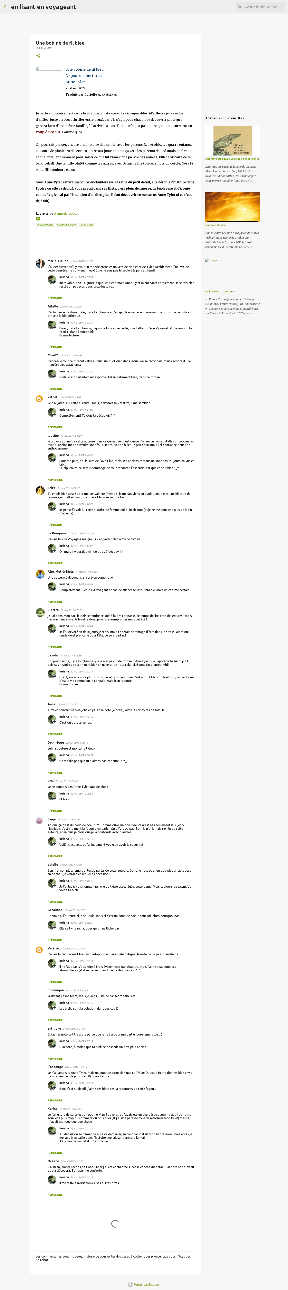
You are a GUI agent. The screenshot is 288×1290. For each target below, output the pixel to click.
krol (51, 781)
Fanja (52, 819)
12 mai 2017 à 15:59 (70, 655)
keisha (64, 277)
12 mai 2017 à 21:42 (66, 781)
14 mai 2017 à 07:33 (82, 961)
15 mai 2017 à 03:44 (70, 1109)
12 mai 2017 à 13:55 (71, 610)
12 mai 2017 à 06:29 (71, 306)
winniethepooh (66, 213)
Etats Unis (87, 224)
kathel (52, 397)
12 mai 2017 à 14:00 (82, 409)
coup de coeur (66, 224)
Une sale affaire (215, 225)
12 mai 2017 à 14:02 (82, 504)
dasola (53, 655)
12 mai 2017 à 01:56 (82, 261)
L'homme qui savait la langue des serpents (232, 158)
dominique (56, 990)
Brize (52, 488)
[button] (38, 55)
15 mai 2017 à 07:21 (82, 1128)
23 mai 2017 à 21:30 (72, 1161)
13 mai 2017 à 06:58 (82, 717)
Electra (53, 610)
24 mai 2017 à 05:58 (82, 1177)
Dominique (56, 742)
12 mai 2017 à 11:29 (68, 488)
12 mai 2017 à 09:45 (70, 397)
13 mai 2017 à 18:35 (82, 880)
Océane (53, 1161)
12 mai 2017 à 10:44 (71, 435)
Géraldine (55, 910)
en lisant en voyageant (43, 6)
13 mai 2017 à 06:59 (82, 839)
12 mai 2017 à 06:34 (71, 355)
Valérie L (54, 948)
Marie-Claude (58, 261)
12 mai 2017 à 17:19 (82, 671)
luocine (53, 435)
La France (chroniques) (220, 291)
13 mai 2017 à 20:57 (74, 948)
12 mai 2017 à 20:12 (77, 742)
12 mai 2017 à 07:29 (82, 322)
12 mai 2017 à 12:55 (83, 533)
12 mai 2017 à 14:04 (82, 584)
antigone (54, 1028)
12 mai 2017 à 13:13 (86, 571)
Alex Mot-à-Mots (61, 571)
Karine (53, 1108)
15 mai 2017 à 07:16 (82, 1083)
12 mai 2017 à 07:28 (82, 277)
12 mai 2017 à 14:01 (82, 455)
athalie (53, 864)
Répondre (55, 298)
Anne (51, 704)
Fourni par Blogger (146, 1284)
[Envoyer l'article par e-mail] (38, 220)
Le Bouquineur (59, 533)
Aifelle (53, 306)
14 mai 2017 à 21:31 (74, 1028)
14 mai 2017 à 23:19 (76, 1067)
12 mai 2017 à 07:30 (82, 371)
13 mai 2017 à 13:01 (75, 910)
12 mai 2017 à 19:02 (68, 704)
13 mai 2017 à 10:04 (71, 864)
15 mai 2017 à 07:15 (82, 1002)
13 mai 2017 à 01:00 (68, 819)
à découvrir (45, 224)
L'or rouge (55, 1067)
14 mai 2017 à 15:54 (76, 990)
